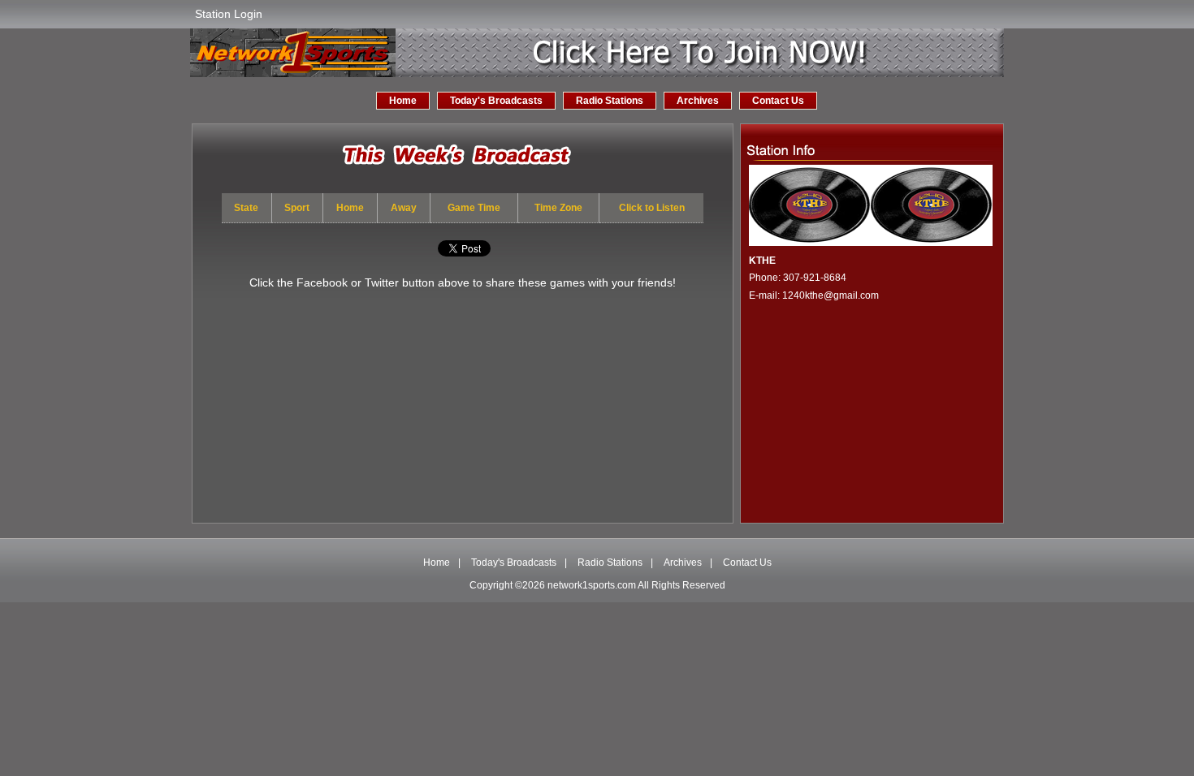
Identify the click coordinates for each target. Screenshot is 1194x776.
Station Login (228, 13)
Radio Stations (609, 100)
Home (403, 100)
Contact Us (778, 100)
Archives (698, 100)
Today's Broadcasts (496, 100)
